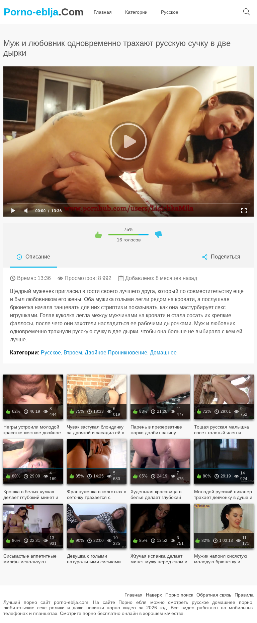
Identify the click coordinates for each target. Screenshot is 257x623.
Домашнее (163, 352)
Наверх (154, 595)
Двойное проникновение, (117, 352)
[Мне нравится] (98, 234)
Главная (103, 12)
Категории (136, 12)
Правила (244, 595)
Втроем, (74, 352)
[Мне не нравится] (158, 234)
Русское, (52, 352)
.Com (44, 11)
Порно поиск (179, 595)
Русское (169, 12)
